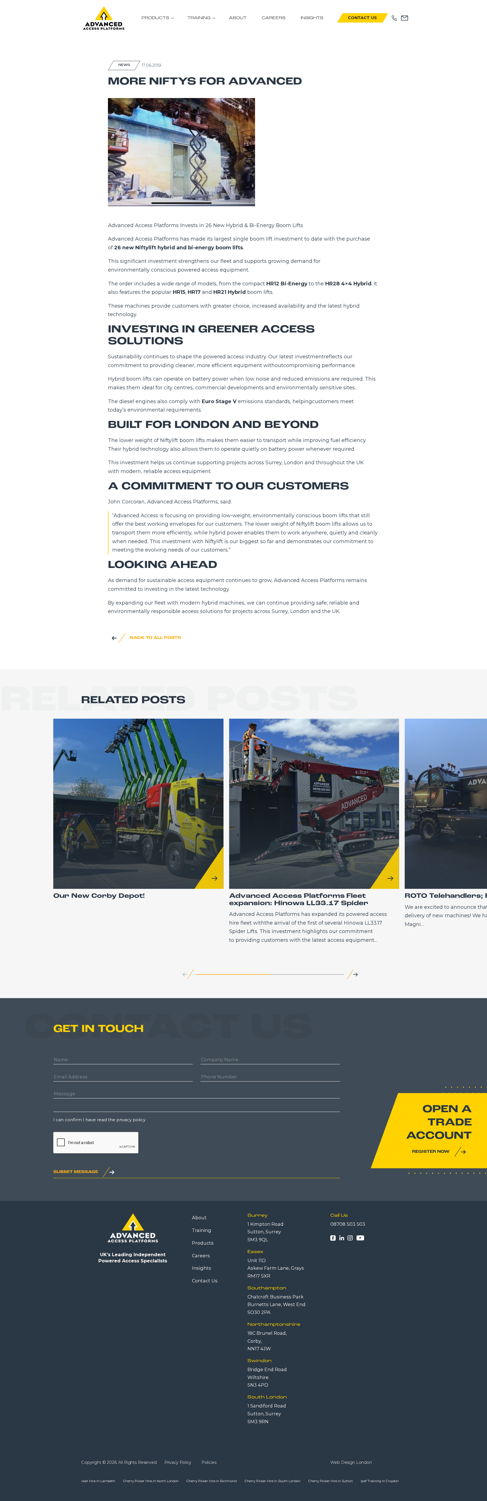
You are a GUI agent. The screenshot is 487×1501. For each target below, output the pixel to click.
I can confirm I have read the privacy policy (99, 1119)
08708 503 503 (347, 1224)
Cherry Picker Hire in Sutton (220, 1481)
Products (155, 18)
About (238, 18)
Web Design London (351, 1462)
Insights (312, 18)
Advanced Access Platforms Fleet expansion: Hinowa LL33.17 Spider (298, 900)
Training (199, 18)
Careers (273, 18)
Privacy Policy (177, 1462)
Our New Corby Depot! (99, 896)
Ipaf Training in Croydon (270, 1481)
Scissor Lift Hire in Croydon (376, 1481)
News (124, 65)
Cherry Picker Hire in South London (163, 1481)
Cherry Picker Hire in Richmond (102, 1481)
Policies (209, 1462)
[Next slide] (355, 974)
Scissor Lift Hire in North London (322, 1481)
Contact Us (362, 17)
